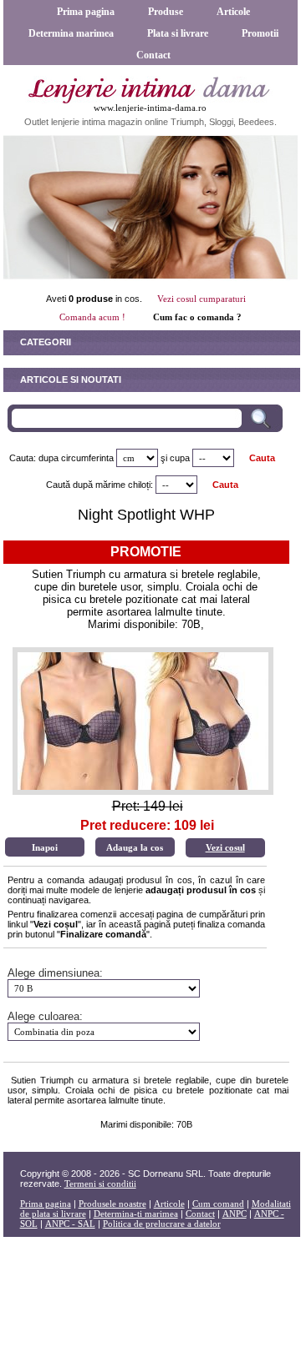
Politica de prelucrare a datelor (162, 1224)
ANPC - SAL (70, 1224)
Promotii (260, 33)
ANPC (234, 1214)
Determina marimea (71, 33)
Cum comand (218, 1204)
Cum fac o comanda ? (197, 317)
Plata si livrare (177, 33)
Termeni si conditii (100, 1184)
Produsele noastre (112, 1204)
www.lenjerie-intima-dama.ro (150, 108)
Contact (153, 55)
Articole (233, 12)
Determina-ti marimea (136, 1214)
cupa (180, 458)
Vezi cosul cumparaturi (201, 299)
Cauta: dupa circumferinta (61, 458)
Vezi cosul (225, 847)
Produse (165, 12)
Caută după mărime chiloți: (99, 485)
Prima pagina (86, 12)
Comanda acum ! (92, 317)
